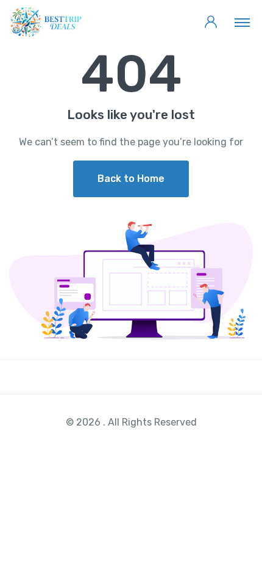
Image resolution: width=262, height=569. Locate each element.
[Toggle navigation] (242, 22)
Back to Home (131, 178)
